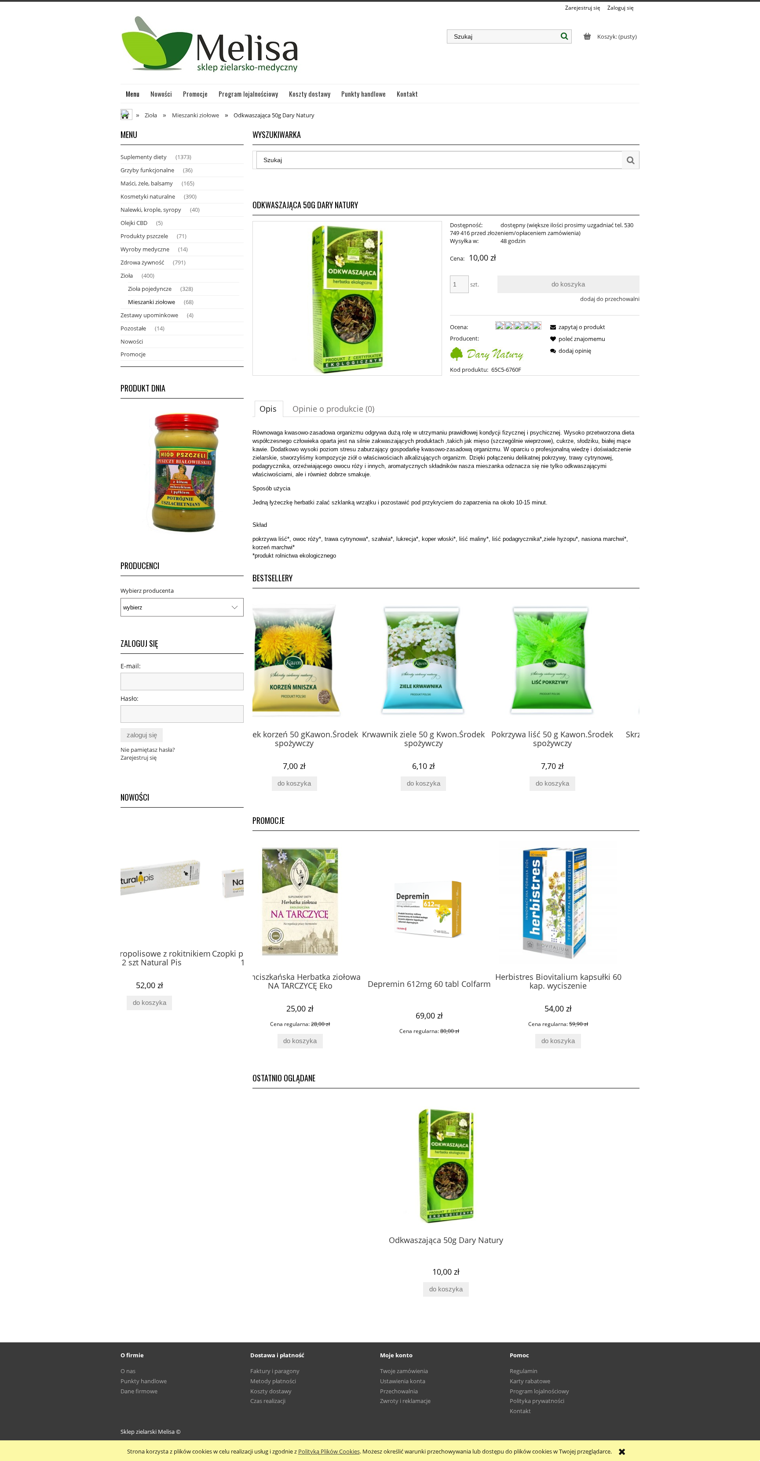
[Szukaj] (565, 36)
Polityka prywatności (537, 1401)
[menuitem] (133, 93)
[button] (576, 327)
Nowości (132, 341)
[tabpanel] (445, 494)
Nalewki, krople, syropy (151, 210)
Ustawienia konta (402, 1381)
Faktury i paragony (275, 1371)
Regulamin (523, 1371)
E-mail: (131, 666)
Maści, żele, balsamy (147, 183)
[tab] (268, 409)
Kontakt (520, 1411)
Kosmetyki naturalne (148, 196)
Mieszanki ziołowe (151, 302)
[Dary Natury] (487, 353)
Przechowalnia (399, 1391)
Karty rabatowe (530, 1381)
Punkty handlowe (144, 1381)
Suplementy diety (144, 157)
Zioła (127, 275)
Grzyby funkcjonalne (147, 170)
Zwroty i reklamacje (405, 1401)
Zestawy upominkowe (149, 315)
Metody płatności (273, 1381)
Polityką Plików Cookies (329, 1451)
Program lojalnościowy (539, 1391)
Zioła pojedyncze (150, 289)
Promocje (133, 354)
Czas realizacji (267, 1401)
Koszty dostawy (271, 1391)
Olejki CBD (134, 223)
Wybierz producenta (147, 590)
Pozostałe (133, 328)
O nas (128, 1371)
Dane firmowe (139, 1391)
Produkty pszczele (144, 236)
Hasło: (130, 698)
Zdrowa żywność (142, 262)
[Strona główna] (211, 48)
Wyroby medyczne (145, 249)
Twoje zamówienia (404, 1371)
